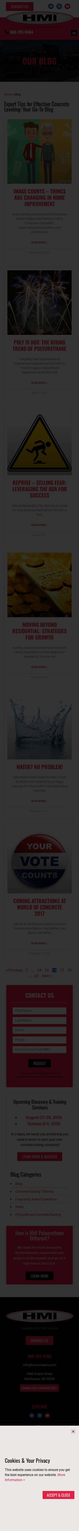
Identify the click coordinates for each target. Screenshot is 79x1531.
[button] (73, 1431)
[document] (39, 765)
